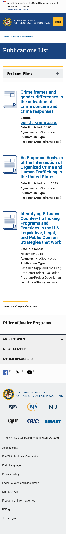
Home (6, 36)
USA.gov (7, 509)
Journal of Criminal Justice (39, 122)
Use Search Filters (19, 73)
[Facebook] (7, 373)
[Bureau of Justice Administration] (13, 409)
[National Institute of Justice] (53, 410)
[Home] (32, 22)
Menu (58, 21)
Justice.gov (9, 518)
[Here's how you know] (33, 6)
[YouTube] (31, 373)
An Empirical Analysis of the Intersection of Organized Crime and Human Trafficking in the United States (42, 167)
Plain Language (11, 465)
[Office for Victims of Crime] (33, 424)
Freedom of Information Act (19, 500)
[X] (19, 373)
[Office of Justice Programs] (7, 22)
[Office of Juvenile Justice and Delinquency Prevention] (13, 424)
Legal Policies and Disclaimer (20, 483)
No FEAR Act (10, 491)
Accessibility (10, 447)
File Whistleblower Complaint (20, 456)
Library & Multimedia (22, 36)
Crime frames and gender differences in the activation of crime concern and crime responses (42, 102)
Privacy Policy (10, 474)
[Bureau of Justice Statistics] (33, 412)
